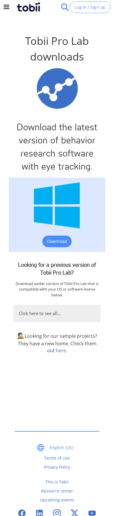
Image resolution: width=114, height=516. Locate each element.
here (61, 350)
